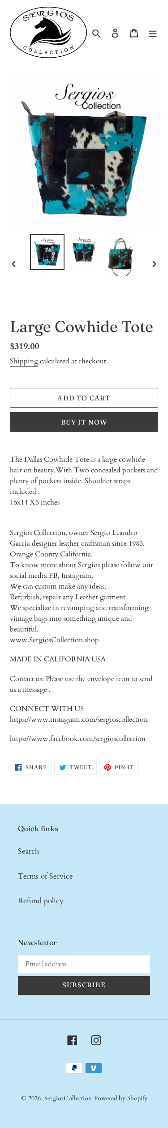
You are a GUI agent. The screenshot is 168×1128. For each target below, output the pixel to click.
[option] (47, 252)
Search (28, 851)
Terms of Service (45, 876)
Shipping (24, 361)
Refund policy (41, 901)
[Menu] (152, 32)
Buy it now (84, 422)
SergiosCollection (68, 1098)
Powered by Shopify (120, 1098)
